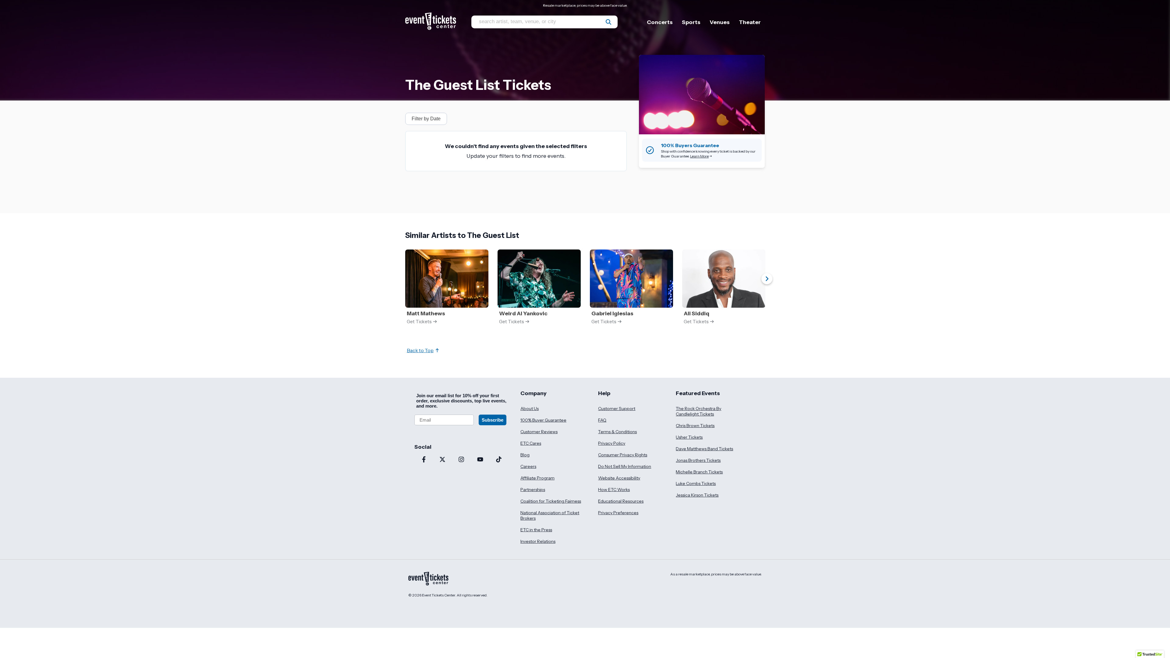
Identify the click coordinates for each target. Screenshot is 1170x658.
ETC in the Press (536, 529)
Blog (525, 455)
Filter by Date (426, 118)
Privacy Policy (611, 443)
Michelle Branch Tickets (699, 472)
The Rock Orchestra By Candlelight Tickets (698, 411)
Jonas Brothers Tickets (698, 460)
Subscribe (492, 420)
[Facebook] (423, 460)
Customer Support (616, 408)
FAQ (602, 420)
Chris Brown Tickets (695, 425)
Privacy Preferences (618, 512)
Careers (528, 466)
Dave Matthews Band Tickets (704, 448)
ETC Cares (530, 443)
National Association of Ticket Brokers (549, 515)
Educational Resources (621, 501)
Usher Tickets (689, 437)
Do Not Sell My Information (624, 466)
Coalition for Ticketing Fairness (550, 501)
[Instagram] (461, 460)
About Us (529, 408)
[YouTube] (480, 460)
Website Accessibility (619, 478)
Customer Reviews (539, 431)
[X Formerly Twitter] (442, 460)
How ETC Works (614, 489)
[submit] (608, 22)
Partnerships (532, 489)
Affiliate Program (537, 478)
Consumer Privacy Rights (622, 455)
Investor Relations (537, 541)
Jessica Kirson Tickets (697, 495)
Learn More (699, 156)
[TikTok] (498, 460)
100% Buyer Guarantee (543, 420)
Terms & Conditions (617, 431)
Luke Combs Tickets (696, 483)
